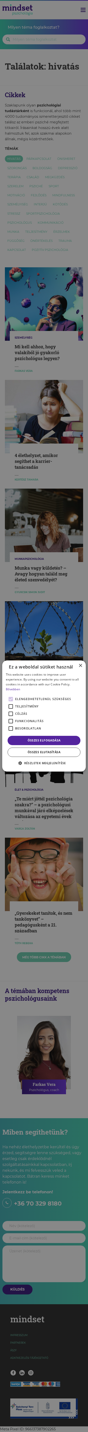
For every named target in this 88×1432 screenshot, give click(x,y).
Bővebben (13, 689)
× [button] (80, 666)
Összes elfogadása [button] (44, 740)
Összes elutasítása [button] (44, 752)
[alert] (44, 716)
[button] (44, 763)
